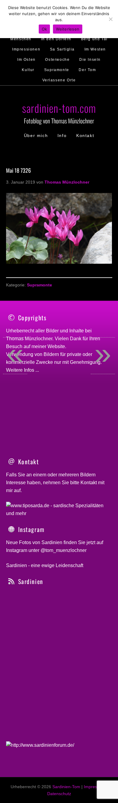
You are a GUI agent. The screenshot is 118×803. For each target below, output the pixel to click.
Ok (44, 29)
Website (56, 346)
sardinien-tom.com (59, 108)
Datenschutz (59, 793)
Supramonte (39, 284)
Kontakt (88, 482)
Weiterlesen (67, 29)
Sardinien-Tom (66, 786)
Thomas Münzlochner (29, 338)
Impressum (94, 786)
